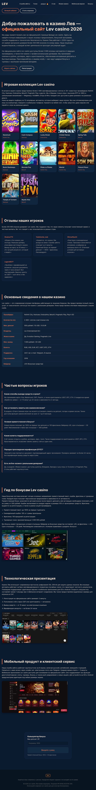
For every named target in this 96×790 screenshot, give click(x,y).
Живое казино (63, 4)
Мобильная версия (78, 4)
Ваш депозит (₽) (33, 739)
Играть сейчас (9, 68)
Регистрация (27, 68)
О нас (53, 4)
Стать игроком (28, 10)
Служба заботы (25, 4)
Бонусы (90, 4)
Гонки (35, 4)
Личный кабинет (10, 10)
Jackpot (44, 4)
